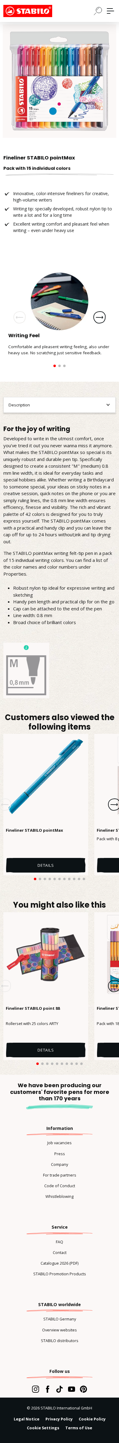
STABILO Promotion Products (59, 1274)
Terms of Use (78, 1427)
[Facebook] (47, 1389)
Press (59, 1153)
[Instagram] (35, 1389)
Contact (60, 1252)
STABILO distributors (59, 1340)
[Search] (98, 11)
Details (46, 865)
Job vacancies (59, 1142)
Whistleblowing (59, 1196)
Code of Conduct (59, 1185)
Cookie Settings (43, 1427)
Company (59, 1164)
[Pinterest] (83, 1389)
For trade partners (59, 1175)
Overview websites (59, 1330)
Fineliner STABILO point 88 (33, 1008)
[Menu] (110, 11)
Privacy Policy (59, 1419)
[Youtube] (71, 1389)
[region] (59, 81)
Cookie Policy (92, 1419)
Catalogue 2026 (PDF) (59, 1263)
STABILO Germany (59, 1319)
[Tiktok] (59, 1389)
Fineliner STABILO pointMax (34, 830)
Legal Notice (26, 1419)
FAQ (59, 1242)
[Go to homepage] (33, 11)
